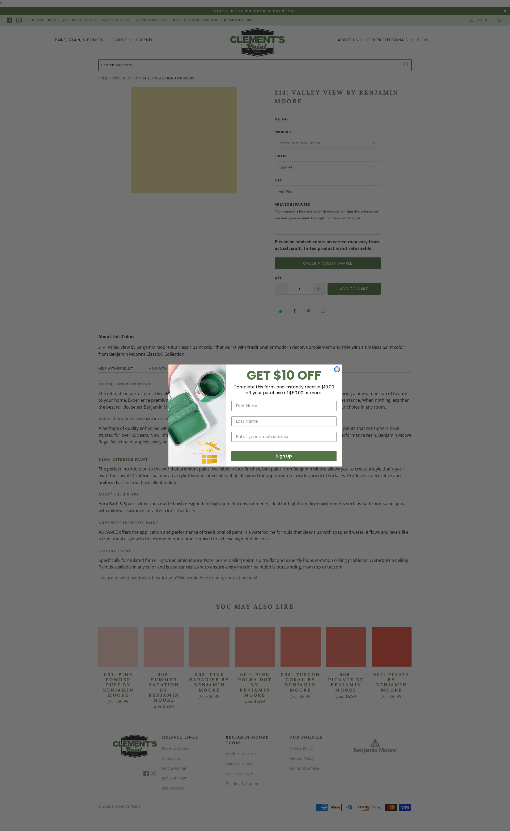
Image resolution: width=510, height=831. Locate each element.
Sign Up (284, 456)
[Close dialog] (337, 369)
